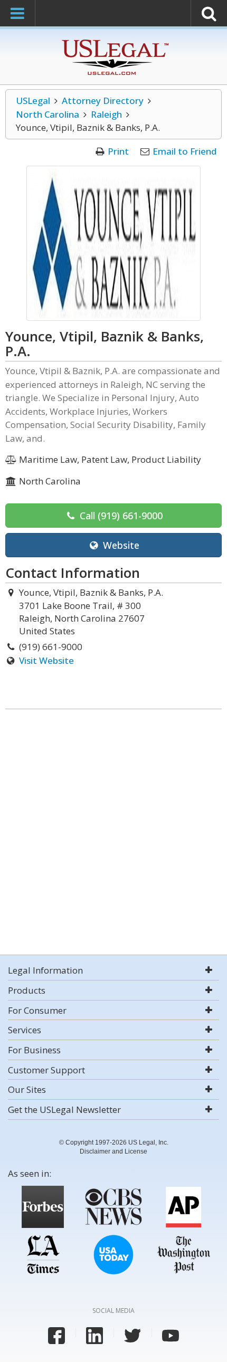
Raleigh (106, 114)
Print (118, 151)
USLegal (33, 100)
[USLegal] (113, 41)
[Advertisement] (113, 833)
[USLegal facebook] (56, 1335)
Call (120, 515)
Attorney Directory (103, 100)
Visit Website (46, 660)
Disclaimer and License (113, 1151)
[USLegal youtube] (170, 1335)
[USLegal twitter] (132, 1335)
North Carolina (47, 114)
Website (119, 545)
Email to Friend (184, 151)
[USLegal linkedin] (94, 1335)
